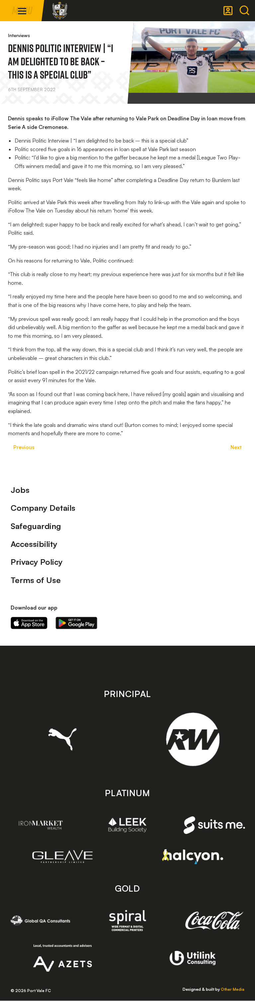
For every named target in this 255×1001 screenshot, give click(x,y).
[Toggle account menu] (228, 10)
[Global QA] (40, 920)
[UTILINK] (192, 957)
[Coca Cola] (214, 921)
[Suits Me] (214, 825)
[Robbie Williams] (192, 739)
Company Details (43, 508)
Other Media (232, 989)
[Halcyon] (192, 856)
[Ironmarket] (40, 825)
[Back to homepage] (59, 10)
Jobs (20, 490)
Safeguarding (36, 526)
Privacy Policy (37, 562)
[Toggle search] (244, 10)
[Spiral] (127, 920)
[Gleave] (62, 856)
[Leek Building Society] (127, 825)
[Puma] (62, 739)
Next (236, 447)
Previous (24, 447)
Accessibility (34, 544)
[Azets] (62, 958)
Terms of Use (36, 580)
